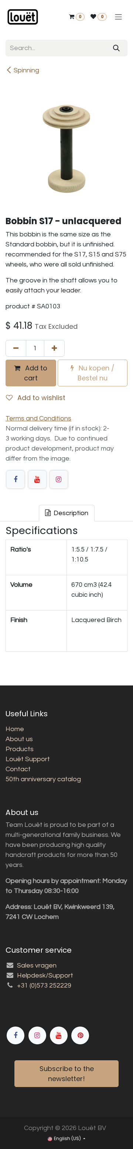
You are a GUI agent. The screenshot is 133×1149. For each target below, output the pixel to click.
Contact (18, 769)
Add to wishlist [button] (40, 397)
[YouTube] (37, 479)
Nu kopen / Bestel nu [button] (96, 373)
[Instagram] (59, 479)
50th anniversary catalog (43, 779)
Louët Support (28, 759)
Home (15, 729)
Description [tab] (70, 513)
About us (19, 739)
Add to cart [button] (35, 373)
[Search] (116, 48)
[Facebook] (15, 479)
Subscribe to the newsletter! (67, 1073)
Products (20, 749)
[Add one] (54, 348)
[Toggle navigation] (118, 17)
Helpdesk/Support (45, 975)
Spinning (26, 70)
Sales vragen (37, 965)
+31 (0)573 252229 (44, 985)
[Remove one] (16, 348)
